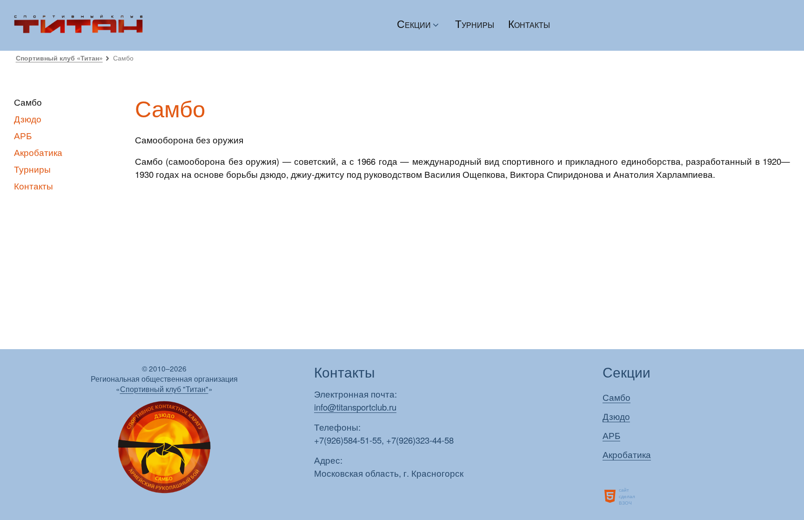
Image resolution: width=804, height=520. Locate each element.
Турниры (474, 23)
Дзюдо (27, 119)
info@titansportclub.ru (355, 407)
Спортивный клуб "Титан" (164, 389)
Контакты (529, 23)
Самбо (616, 397)
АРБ (23, 135)
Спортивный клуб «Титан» (59, 57)
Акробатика (38, 152)
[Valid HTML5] (611, 496)
